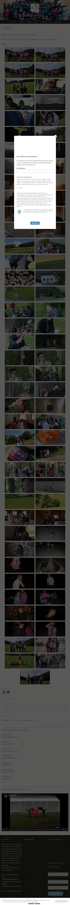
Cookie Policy (35, 901)
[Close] (55, 136)
